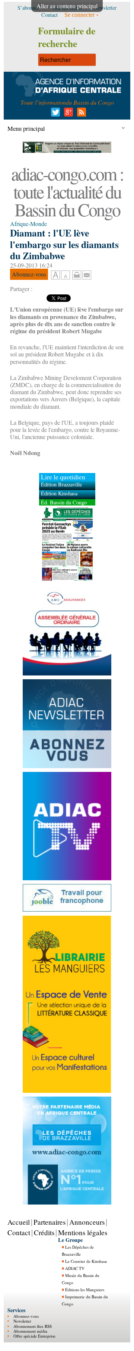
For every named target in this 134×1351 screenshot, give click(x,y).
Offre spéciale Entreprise (34, 1336)
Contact (18, 1232)
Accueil (18, 1222)
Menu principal (26, 128)
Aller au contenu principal (67, 6)
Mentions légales (82, 1232)
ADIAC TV (74, 1268)
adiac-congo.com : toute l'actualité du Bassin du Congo (67, 191)
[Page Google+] (67, 114)
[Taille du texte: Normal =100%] (65, 275)
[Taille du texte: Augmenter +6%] (55, 275)
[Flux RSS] (80, 114)
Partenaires (50, 1222)
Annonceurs (87, 1222)
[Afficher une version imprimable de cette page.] (77, 274)
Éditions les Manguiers (84, 1289)
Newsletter (22, 1321)
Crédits (44, 1232)
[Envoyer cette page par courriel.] (87, 274)
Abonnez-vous (26, 1316)
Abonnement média (30, 1331)
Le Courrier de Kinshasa (86, 1261)
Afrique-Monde (28, 224)
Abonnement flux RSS (32, 1326)
